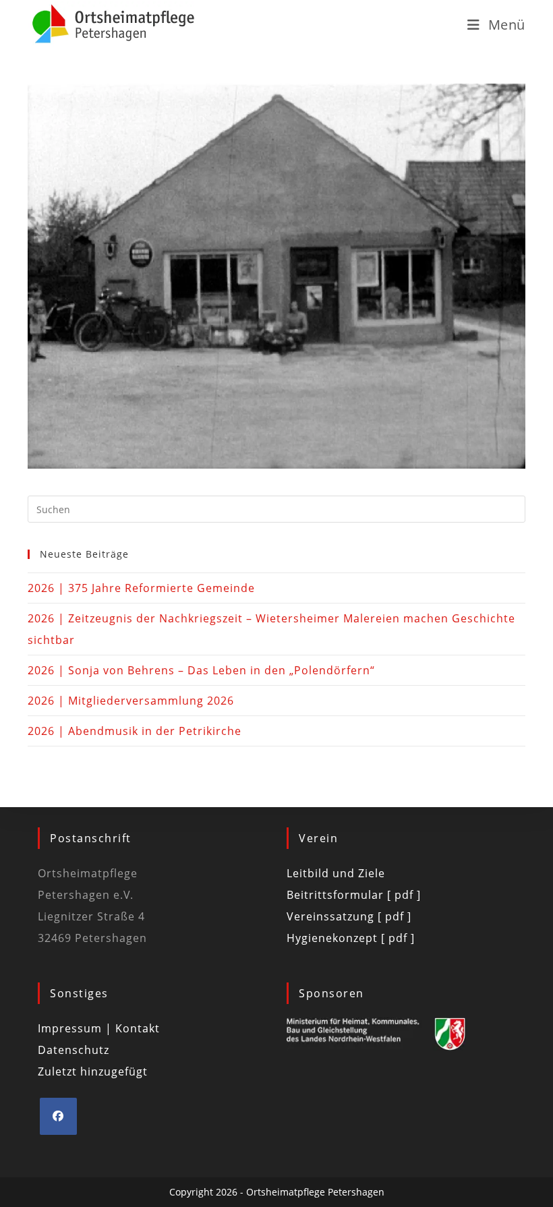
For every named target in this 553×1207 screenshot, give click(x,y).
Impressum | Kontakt (99, 1028)
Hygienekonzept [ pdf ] (351, 938)
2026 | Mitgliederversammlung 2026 (131, 700)
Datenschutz (73, 1049)
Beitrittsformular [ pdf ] (354, 894)
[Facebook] (58, 1116)
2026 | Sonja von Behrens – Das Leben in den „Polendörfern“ (201, 670)
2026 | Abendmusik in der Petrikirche (134, 731)
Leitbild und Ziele (336, 873)
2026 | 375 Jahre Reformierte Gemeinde (141, 588)
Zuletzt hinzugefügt (93, 1071)
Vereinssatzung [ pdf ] (349, 916)
